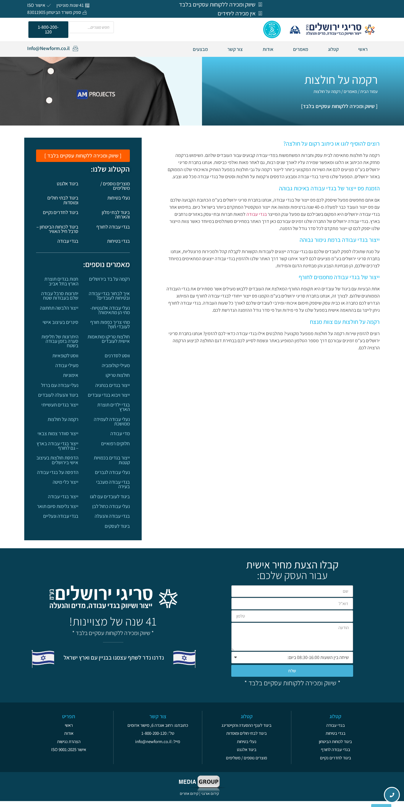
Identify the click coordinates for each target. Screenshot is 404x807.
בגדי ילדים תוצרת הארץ (113, 406)
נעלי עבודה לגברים (112, 472)
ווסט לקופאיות (65, 355)
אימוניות (70, 375)
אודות (268, 49)
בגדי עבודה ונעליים (60, 516)
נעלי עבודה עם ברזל (59, 385)
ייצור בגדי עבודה (63, 496)
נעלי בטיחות (118, 197)
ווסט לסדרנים (117, 355)
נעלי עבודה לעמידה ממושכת (112, 421)
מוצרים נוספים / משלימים (115, 185)
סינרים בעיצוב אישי (60, 322)
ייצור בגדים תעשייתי (59, 404)
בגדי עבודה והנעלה (112, 516)
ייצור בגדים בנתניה (112, 385)
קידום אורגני (210, 793)
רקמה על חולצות (63, 419)
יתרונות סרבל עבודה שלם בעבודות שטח (59, 295)
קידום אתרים (189, 793)
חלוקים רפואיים (115, 443)
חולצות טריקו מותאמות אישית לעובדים (109, 338)
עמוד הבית (369, 91)
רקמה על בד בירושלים (109, 279)
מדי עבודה (120, 433)
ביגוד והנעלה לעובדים (58, 395)
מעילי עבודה (66, 365)
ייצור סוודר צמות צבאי (58, 433)
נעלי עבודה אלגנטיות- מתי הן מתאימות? (110, 310)
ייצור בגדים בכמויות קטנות (112, 459)
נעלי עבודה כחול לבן (111, 506)
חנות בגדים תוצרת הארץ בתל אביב (61, 281)
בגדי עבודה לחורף (113, 227)
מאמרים (300, 49)
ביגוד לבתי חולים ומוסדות (62, 199)
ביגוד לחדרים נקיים (60, 212)
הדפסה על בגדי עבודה (57, 472)
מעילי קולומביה (116, 365)
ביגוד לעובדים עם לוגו (110, 496)
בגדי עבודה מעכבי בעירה (113, 484)
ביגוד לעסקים (117, 526)
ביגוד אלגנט (67, 183)
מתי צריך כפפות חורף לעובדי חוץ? (110, 324)
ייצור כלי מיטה (65, 482)
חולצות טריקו (118, 375)
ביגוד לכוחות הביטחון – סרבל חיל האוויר (57, 229)
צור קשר (235, 49)
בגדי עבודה (256, 214)
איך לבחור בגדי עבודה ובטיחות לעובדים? (109, 295)
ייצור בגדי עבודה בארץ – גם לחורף (57, 445)
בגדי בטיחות (118, 241)
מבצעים (200, 49)
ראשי (363, 49)
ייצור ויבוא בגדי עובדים (109, 395)
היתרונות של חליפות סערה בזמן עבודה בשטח (59, 341)
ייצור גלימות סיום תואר (57, 506)
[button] (48, 29)
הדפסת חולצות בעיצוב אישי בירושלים (57, 459)
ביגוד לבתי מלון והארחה (116, 214)
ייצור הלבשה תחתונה (59, 308)
